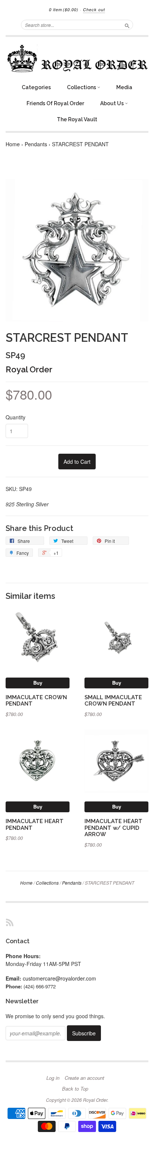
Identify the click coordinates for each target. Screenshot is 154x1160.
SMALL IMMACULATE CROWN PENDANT (113, 700)
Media (124, 87)
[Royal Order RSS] (10, 922)
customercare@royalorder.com (59, 978)
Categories (36, 87)
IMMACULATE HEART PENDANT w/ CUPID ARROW (113, 828)
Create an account (84, 1078)
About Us (112, 103)
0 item (63, 9)
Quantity (15, 417)
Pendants (36, 144)
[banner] (77, 58)
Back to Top (75, 1088)
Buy (37, 682)
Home (13, 144)
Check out (94, 9)
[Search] (127, 24)
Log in (52, 1078)
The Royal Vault (77, 119)
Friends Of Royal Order (55, 103)
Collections (82, 87)
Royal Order (29, 369)
